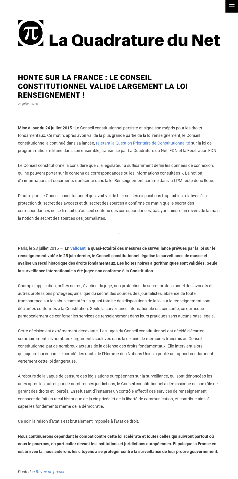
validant (78, 248)
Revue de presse (50, 471)
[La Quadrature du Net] (119, 27)
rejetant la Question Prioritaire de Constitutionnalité (143, 143)
